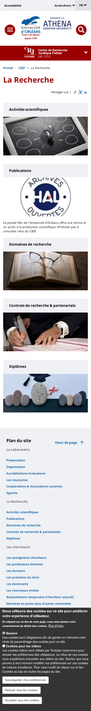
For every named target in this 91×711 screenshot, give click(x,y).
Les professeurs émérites (24, 564)
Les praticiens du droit (22, 577)
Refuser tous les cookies (21, 690)
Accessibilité (12, 5)
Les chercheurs (18, 547)
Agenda (11, 493)
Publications (15, 519)
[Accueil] (30, 24)
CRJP (21, 68)
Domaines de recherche (23, 525)
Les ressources (17, 480)
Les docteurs (15, 571)
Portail (8, 68)
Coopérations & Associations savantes (34, 486)
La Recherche (17, 501)
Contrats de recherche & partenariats (33, 532)
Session (12, 633)
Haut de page (66, 442)
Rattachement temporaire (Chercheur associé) (40, 597)
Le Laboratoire (18, 449)
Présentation (15, 460)
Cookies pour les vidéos (23, 646)
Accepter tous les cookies (22, 700)
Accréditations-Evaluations (26, 473)
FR (81, 5)
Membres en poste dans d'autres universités (38, 604)
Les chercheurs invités (22, 590)
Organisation (15, 467)
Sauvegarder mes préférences (25, 680)
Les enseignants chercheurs (26, 558)
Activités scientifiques (22, 512)
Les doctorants (17, 584)
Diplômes (13, 538)
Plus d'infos (55, 626)
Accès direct (63, 5)
